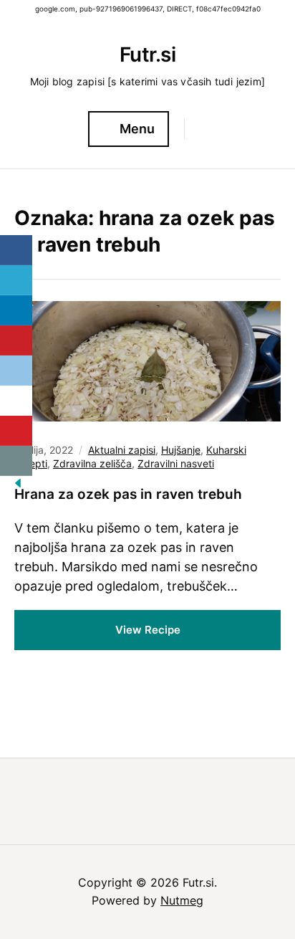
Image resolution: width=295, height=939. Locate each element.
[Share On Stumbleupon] (16, 401)
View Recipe (147, 630)
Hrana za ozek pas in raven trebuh (128, 494)
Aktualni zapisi (121, 450)
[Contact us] (16, 461)
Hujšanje (180, 450)
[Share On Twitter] (16, 280)
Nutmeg (181, 900)
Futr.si (148, 54)
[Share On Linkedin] (16, 310)
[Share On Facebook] (16, 250)
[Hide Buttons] (18, 487)
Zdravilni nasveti (175, 463)
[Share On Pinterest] (16, 340)
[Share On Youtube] (16, 431)
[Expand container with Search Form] (202, 128)
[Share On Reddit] (16, 371)
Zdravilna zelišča (92, 463)
